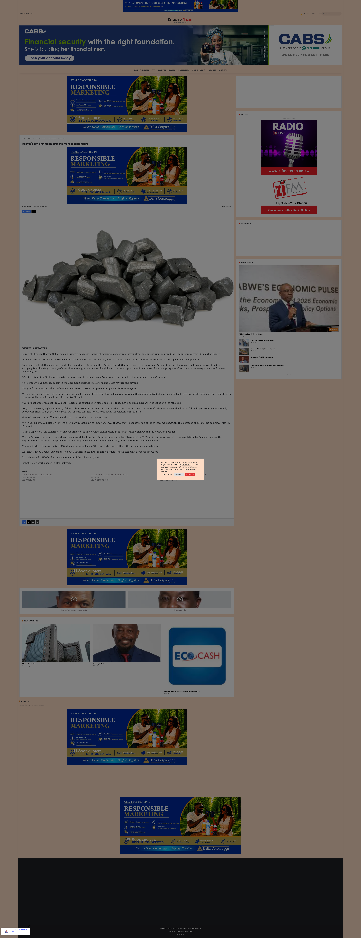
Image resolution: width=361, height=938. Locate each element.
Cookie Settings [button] (167, 474)
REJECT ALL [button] (179, 474)
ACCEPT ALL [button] (190, 474)
